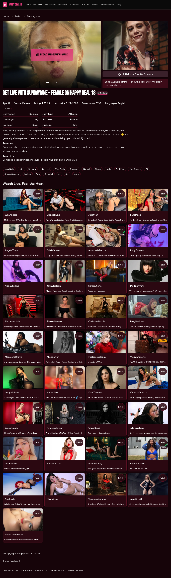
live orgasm (135, 169)
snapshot (49, 174)
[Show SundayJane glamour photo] (56, 82)
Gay (119, 4)
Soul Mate (50, 4)
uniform (32, 169)
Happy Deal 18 (13, 4)
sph (67, 174)
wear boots (60, 169)
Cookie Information (75, 570)
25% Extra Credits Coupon (139, 75)
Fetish (95, 4)
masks (108, 169)
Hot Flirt (37, 4)
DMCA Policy (26, 570)
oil (147, 169)
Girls (28, 4)
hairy (21, 169)
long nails (9, 169)
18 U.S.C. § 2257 (10, 570)
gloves (98, 169)
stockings (74, 169)
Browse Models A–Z (11, 561)
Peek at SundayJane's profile (55, 55)
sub (38, 174)
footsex (27, 174)
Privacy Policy (41, 570)
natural (86, 169)
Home (6, 16)
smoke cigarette (12, 174)
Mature (85, 4)
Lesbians (62, 4)
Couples (74, 4)
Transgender (107, 4)
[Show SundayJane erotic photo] (47, 82)
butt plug (120, 169)
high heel (45, 169)
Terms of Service (57, 570)
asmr (76, 174)
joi (59, 174)
